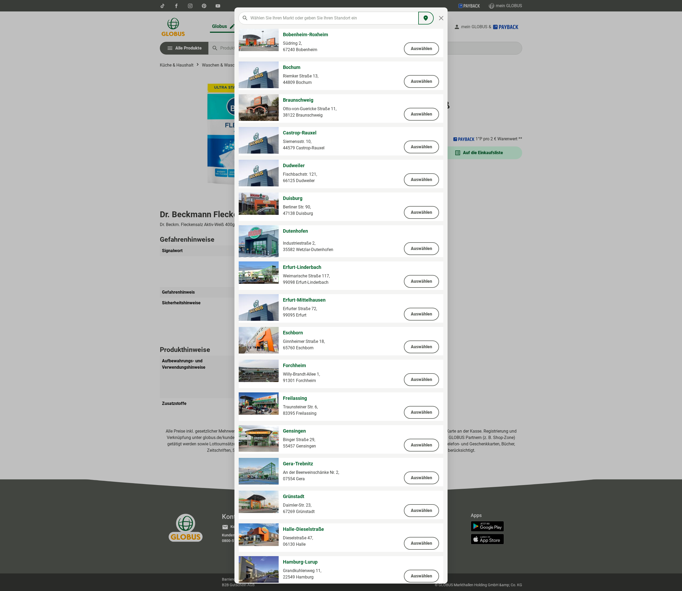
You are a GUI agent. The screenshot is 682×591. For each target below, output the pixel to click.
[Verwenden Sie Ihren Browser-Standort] (426, 18)
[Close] (441, 18)
